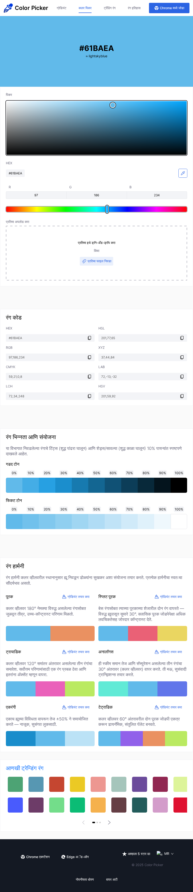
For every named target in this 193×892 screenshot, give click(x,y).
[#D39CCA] (160, 805)
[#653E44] (118, 805)
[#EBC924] (77, 784)
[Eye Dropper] (183, 173)
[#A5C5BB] (118, 784)
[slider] (96, 128)
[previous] (84, 822)
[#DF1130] (181, 805)
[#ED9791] (98, 784)
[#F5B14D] (98, 805)
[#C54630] (56, 784)
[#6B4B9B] (139, 784)
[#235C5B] (139, 805)
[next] (109, 822)
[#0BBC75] (77, 805)
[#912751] (160, 784)
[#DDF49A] (181, 784)
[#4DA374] (15, 784)
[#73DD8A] (56, 805)
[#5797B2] (36, 784)
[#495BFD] (15, 805)
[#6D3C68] (36, 805)
